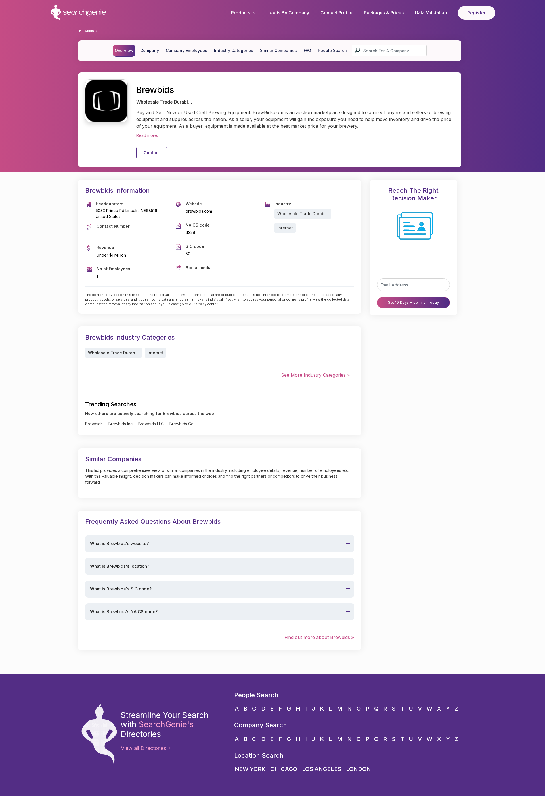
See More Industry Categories (314, 375)
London (358, 769)
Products (240, 13)
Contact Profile (336, 13)
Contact (152, 152)
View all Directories (145, 748)
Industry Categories (233, 50)
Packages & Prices (384, 13)
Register (476, 13)
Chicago (283, 769)
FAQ (307, 50)
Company (149, 50)
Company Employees (186, 50)
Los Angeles (321, 769)
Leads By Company (288, 13)
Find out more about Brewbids (317, 637)
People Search (332, 50)
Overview (124, 50)
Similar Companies (278, 50)
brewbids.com (199, 211)
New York (250, 769)
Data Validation (431, 12)
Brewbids (86, 31)
